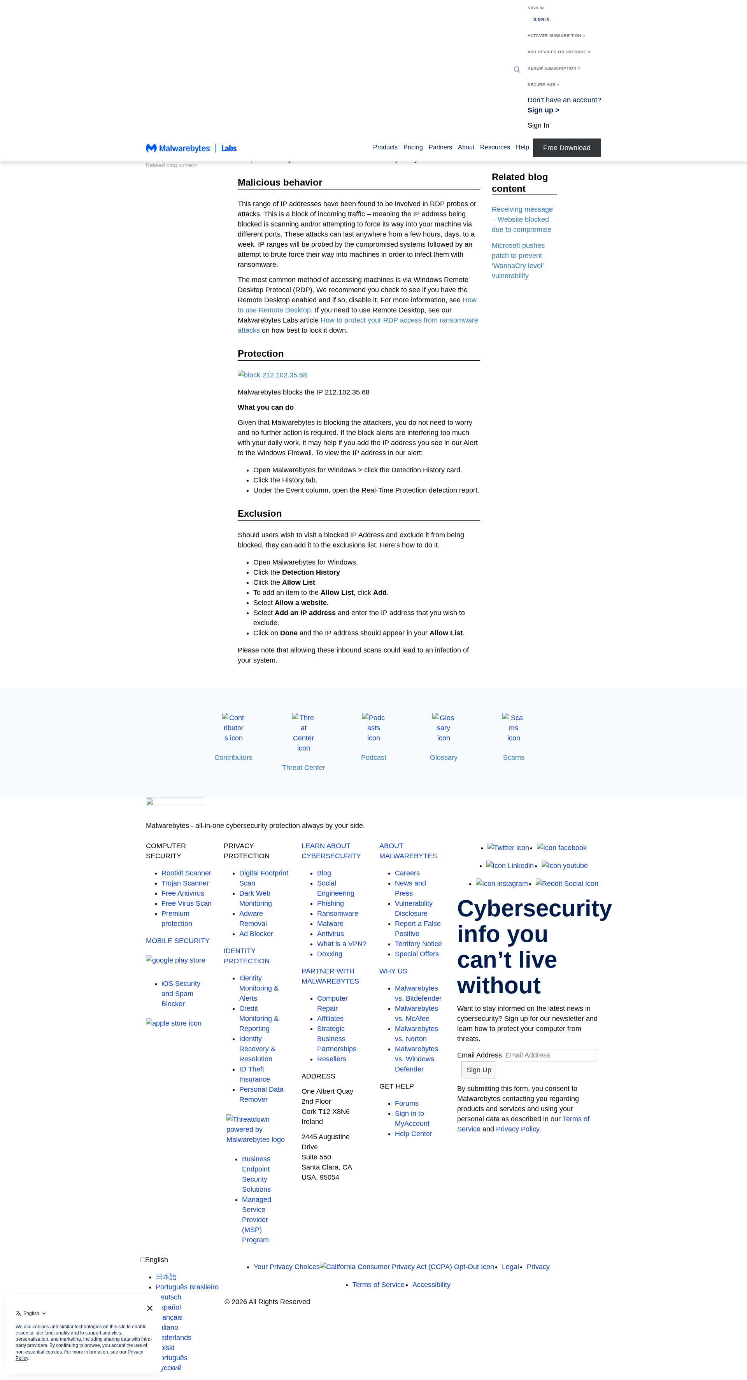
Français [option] (169, 1317)
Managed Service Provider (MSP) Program (256, 1220)
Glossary (444, 757)
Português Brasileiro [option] (187, 1287)
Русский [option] (169, 1368)
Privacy (538, 1267)
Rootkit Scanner (186, 873)
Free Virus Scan (186, 903)
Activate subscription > (556, 35)
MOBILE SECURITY (178, 941)
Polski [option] (165, 1348)
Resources (495, 147)
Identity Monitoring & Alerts (259, 988)
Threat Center (303, 768)
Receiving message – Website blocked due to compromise (522, 219)
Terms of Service (378, 1285)
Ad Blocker (256, 934)
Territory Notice (418, 944)
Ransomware (337, 913)
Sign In (536, 8)
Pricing (413, 147)
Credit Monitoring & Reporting (259, 1019)
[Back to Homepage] (191, 152)
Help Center (413, 1134)
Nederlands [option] (173, 1337)
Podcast (373, 757)
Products (385, 147)
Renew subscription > (554, 68)
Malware (330, 924)
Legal (510, 1267)
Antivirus (330, 934)
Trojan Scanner (185, 883)
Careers (407, 873)
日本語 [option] (166, 1277)
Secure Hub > (543, 84)
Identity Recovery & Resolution (257, 1049)
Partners (440, 147)
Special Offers (417, 954)
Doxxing (329, 954)
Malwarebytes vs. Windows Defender (416, 1059)
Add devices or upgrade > (559, 52)
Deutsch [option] (168, 1297)
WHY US (393, 971)
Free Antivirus (182, 893)
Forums (407, 1103)
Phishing (330, 903)
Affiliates (330, 1018)
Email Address (479, 1055)
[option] (187, 1277)
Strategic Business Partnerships (336, 1039)
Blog (324, 873)
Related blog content (171, 165)
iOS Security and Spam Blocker (180, 994)
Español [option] (168, 1307)
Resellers (331, 1059)
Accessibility (431, 1285)
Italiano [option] (167, 1327)
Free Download (567, 148)
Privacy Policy (517, 1129)
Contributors (233, 757)
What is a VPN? (341, 944)
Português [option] (172, 1358)
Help (522, 147)
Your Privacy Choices (287, 1267)
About (466, 147)
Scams (513, 757)
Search (517, 69)
